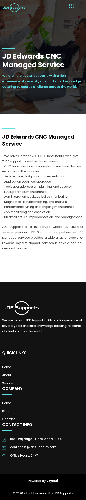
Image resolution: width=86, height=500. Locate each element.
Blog (5, 411)
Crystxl (52, 481)
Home (6, 367)
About (6, 375)
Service (7, 383)
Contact (8, 419)
